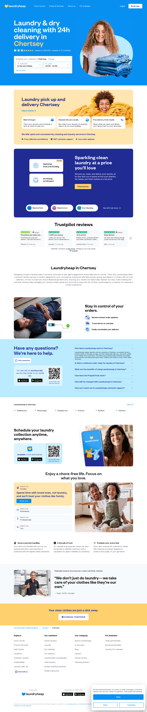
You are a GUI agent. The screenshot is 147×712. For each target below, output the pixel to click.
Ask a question (24, 360)
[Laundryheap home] (15, 6)
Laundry (47, 645)
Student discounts (51, 671)
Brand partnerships (113, 645)
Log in (122, 6)
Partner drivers (81, 658)
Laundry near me (21, 666)
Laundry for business (114, 649)
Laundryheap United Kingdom (26, 628)
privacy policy (72, 704)
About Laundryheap (83, 641)
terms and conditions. (87, 704)
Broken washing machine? (55, 666)
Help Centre (19, 649)
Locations (18, 654)
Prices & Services (56, 6)
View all (130, 404)
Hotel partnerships (113, 641)
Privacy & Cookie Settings (22, 706)
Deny (105, 705)
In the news (79, 645)
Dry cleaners (49, 654)
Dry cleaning (49, 649)
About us (71, 6)
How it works (39, 6)
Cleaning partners (82, 662)
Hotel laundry (50, 662)
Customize (131, 705)
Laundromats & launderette (55, 658)
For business (85, 6)
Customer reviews (21, 658)
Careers (78, 654)
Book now (135, 6)
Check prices (83, 186)
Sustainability (19, 662)
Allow (118, 697)
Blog (76, 649)
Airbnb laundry (50, 641)
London (45, 628)
